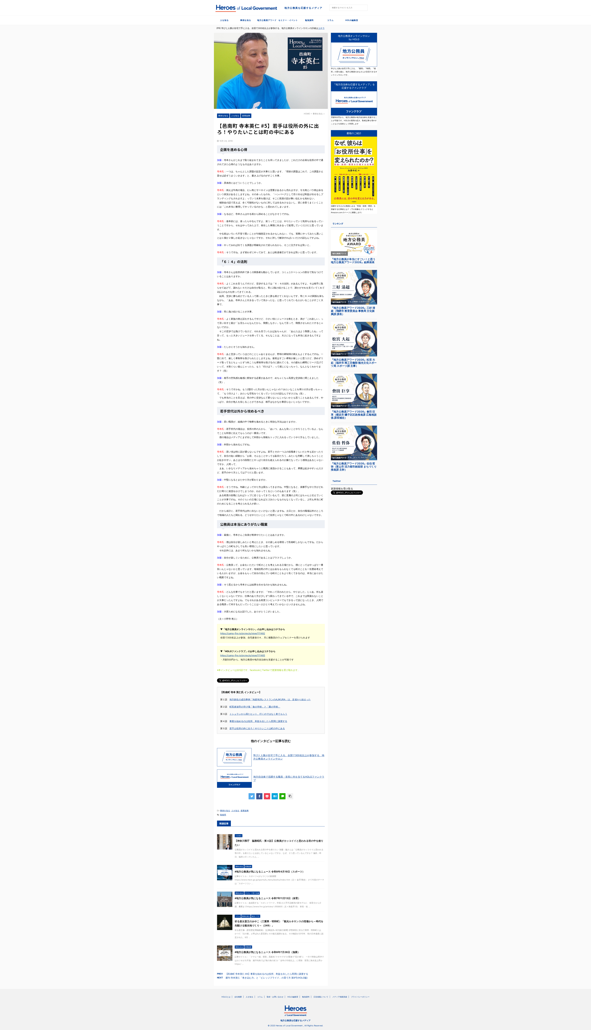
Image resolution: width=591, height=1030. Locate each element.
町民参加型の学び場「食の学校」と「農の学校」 (254, 706)
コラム (330, 20)
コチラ (321, 28)
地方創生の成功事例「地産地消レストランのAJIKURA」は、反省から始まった (270, 699)
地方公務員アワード (267, 20)
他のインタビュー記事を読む (271, 741)
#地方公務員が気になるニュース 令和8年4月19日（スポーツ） (270, 871)
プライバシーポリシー (360, 997)
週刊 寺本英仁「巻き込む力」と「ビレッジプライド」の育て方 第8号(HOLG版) (266, 977)
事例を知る (245, 20)
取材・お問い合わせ (275, 997)
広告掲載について (321, 997)
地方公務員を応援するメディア (295, 1020)
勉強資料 (309, 20)
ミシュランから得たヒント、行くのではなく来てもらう (258, 713)
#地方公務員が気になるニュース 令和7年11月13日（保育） (267, 898)
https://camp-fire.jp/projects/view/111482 (242, 633)
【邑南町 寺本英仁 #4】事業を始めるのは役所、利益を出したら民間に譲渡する (266, 973)
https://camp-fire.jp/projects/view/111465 (242, 655)
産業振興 (245, 810)
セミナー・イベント (288, 20)
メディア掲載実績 (339, 997)
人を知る (224, 20)
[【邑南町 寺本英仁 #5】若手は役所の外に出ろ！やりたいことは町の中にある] (275, 796)
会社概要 (238, 997)
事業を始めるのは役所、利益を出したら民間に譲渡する (258, 721)
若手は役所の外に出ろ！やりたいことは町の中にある (257, 728)
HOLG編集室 (351, 20)
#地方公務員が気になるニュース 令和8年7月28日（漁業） (267, 952)
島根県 (223, 814)
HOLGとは (225, 997)
